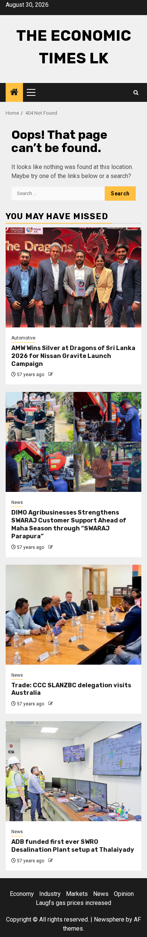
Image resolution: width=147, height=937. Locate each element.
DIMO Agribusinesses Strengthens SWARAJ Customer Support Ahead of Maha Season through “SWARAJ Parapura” (68, 524)
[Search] (136, 92)
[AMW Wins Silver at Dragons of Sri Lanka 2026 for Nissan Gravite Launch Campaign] (73, 277)
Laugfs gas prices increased (73, 902)
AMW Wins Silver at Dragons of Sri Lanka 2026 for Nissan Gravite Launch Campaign (73, 355)
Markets (77, 893)
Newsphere (109, 919)
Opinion (124, 893)
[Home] (14, 93)
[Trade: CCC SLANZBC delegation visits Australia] (73, 615)
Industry (50, 893)
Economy (22, 893)
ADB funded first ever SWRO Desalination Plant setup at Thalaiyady (72, 845)
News (17, 502)
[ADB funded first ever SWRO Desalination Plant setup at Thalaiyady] (73, 771)
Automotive (23, 338)
